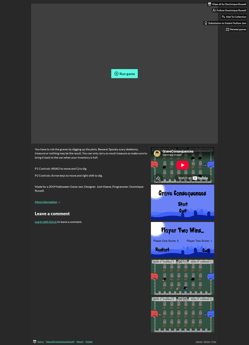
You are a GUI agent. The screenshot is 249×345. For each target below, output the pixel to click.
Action (207, 341)
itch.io (41, 341)
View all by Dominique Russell (60, 341)
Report (80, 341)
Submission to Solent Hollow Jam (227, 23)
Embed (89, 341)
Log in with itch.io (46, 221)
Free (214, 341)
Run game (127, 74)
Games (199, 341)
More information (46, 202)
